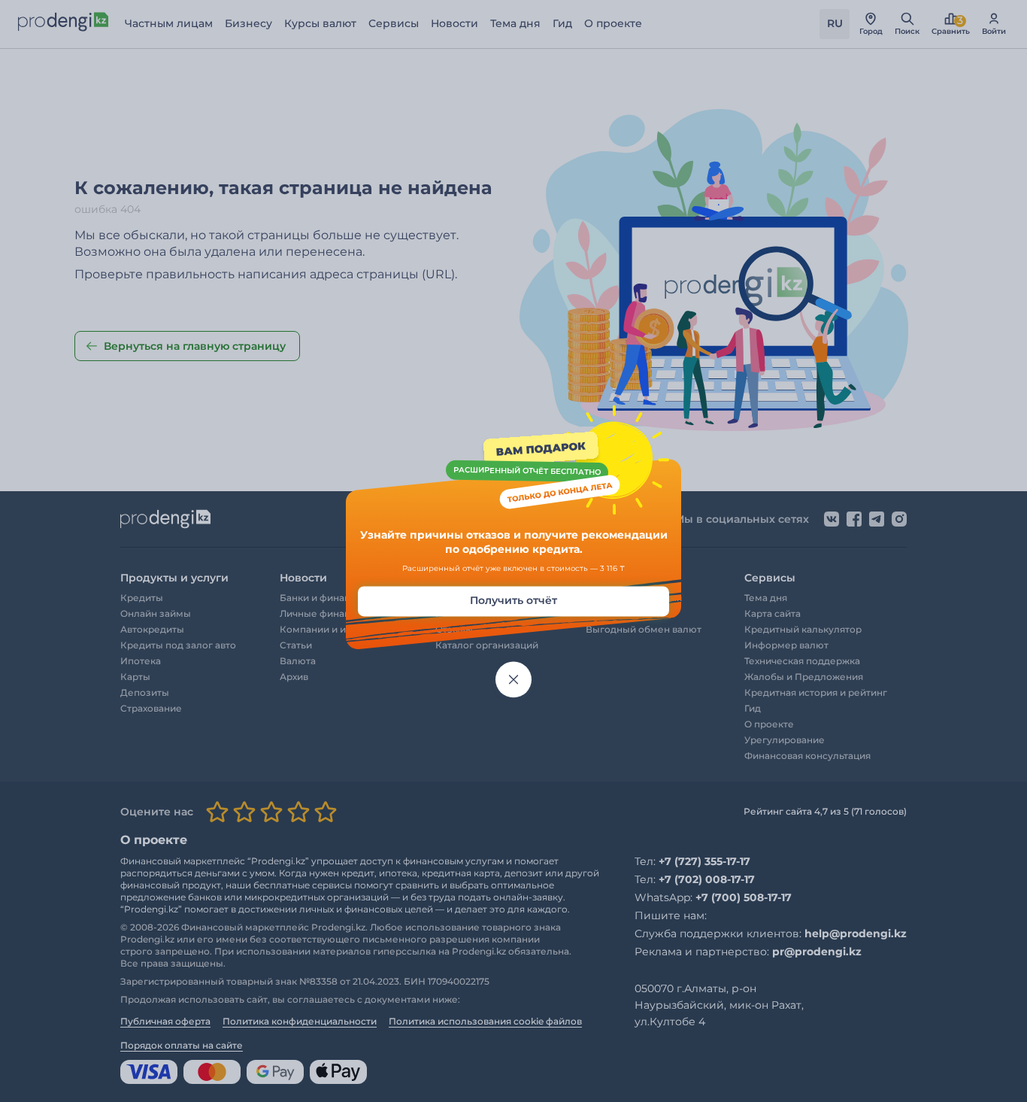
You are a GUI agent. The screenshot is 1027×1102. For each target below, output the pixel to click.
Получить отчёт (513, 600)
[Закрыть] (513, 679)
